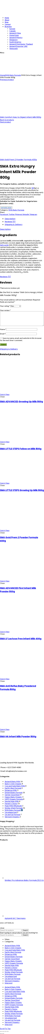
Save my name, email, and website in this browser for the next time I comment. (21, 339)
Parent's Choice (11, 803)
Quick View (4, 394)
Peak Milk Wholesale (13, 806)
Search (25, 930)
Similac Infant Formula (14, 808)
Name (3, 329)
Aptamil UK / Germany (15, 918)
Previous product (7, 79)
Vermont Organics (12, 817)
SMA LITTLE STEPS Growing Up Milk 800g (22, 490)
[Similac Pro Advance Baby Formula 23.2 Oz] (22, 878)
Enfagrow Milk (11, 790)
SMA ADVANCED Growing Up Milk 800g (21, 401)
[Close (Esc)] (1, 1031)
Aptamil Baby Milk (12, 781)
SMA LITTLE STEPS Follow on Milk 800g (20, 448)
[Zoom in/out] (8, 1031)
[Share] (3, 1031)
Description (10, 218)
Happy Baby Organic (13, 797)
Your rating (5, 306)
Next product (5, 122)
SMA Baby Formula (13, 75)
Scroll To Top (5, 1028)
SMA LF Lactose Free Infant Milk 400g (20, 638)
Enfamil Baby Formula (13, 792)
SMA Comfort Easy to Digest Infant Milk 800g (20, 117)
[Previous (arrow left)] (1, 1033)
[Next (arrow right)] (3, 1033)
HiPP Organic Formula (14, 799)
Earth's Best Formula (13, 788)
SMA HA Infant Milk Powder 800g (18, 736)
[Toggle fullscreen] (5, 1031)
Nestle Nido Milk (12, 801)
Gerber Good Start (12, 795)
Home (2, 75)
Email (3, 334)
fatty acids (4, 245)
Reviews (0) (10, 221)
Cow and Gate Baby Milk (15, 786)
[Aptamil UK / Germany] (22, 916)
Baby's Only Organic (13, 784)
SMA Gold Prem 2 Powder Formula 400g (18, 159)
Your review (5, 310)
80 (33, 188)
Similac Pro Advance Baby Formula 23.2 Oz (24, 880)
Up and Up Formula (12, 814)
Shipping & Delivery (13, 224)
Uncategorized (11, 812)
